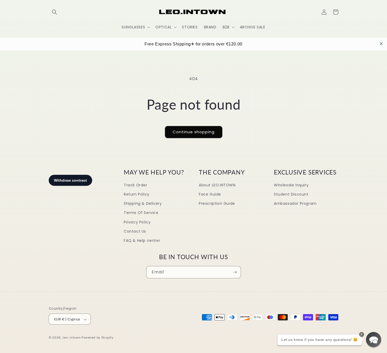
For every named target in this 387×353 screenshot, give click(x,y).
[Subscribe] (235, 272)
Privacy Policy (137, 222)
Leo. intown (72, 338)
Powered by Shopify (97, 338)
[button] (54, 12)
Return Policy (137, 194)
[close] (381, 43)
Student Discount (291, 194)
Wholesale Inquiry (291, 185)
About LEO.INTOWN (217, 185)
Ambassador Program (295, 203)
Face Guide (210, 194)
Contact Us (135, 231)
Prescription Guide (217, 203)
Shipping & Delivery (143, 203)
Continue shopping (194, 132)
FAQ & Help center (142, 240)
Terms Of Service (141, 213)
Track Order (135, 185)
